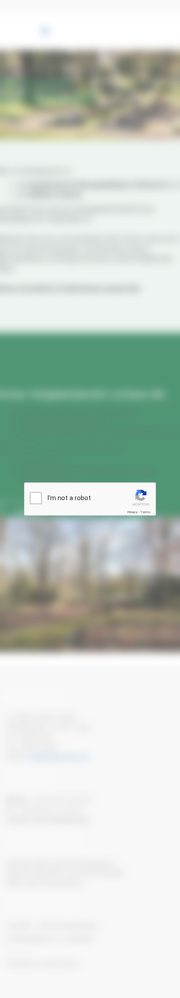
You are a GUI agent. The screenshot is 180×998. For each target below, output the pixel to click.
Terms (145, 512)
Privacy (132, 512)
